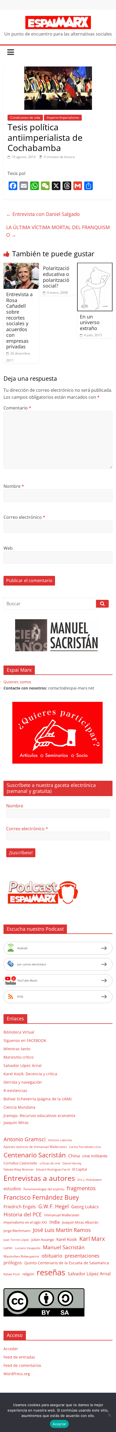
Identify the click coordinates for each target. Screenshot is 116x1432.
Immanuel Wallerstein (61, 1215)
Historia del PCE (23, 1214)
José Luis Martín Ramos (62, 1230)
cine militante (94, 1155)
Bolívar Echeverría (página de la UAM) (37, 1098)
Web (8, 548)
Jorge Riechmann (17, 1230)
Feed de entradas (19, 1357)
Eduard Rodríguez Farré (53, 1169)
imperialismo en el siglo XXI (25, 1222)
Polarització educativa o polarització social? (56, 277)
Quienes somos (17, 681)
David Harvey (72, 1163)
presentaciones (82, 1255)
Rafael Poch (12, 1274)
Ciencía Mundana (19, 1107)
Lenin (8, 1247)
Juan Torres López (16, 1240)
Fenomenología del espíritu (43, 1189)
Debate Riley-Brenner (19, 1169)
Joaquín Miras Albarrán (80, 1222)
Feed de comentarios (22, 1365)
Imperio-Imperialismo (63, 117)
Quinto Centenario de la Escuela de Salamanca (66, 1262)
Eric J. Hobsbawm (89, 1180)
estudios (12, 1189)
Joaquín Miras (16, 1122)
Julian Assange (42, 1239)
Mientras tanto (17, 1048)
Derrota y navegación (23, 1082)
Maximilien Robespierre (21, 1256)
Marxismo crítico (18, 1057)
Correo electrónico (24, 517)
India (54, 1222)
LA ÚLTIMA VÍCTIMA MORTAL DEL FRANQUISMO (58, 231)
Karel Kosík (66, 1239)
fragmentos (81, 1188)
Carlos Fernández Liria (85, 1147)
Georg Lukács (85, 1207)
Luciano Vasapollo (27, 1248)
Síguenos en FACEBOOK (25, 1040)
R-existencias (15, 1090)
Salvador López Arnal (23, 1065)
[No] (109, 1415)
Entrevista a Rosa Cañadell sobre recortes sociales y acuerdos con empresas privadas (19, 320)
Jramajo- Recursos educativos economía (39, 1115)
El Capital (79, 1169)
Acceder (11, 1348)
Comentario (17, 408)
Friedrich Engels (20, 1207)
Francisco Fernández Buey (41, 1197)
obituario (52, 1255)
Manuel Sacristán (64, 1247)
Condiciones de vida (25, 117)
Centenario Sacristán (35, 1154)
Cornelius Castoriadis (20, 1163)
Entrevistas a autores (39, 1178)
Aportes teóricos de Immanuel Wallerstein (35, 1146)
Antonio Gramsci (25, 1139)
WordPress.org (17, 1373)
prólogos (13, 1263)
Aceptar (59, 1424)
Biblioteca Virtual (19, 1032)
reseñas (51, 1272)
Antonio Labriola (60, 1140)
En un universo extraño (90, 322)
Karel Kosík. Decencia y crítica (30, 1073)
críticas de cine (50, 1163)
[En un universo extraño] (94, 266)
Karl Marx (92, 1238)
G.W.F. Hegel (53, 1206)
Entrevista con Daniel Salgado (43, 214)
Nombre (14, 486)
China (74, 1156)
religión (28, 1274)
